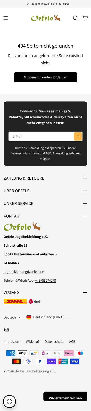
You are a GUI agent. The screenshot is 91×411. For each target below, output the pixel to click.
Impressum (12, 341)
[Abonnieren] (78, 136)
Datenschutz (54, 341)
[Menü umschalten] (5, 18)
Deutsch (10, 317)
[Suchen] (75, 18)
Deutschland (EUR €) (48, 317)
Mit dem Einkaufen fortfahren (45, 77)
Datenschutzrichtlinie (25, 153)
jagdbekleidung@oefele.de (24, 271)
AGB (48, 153)
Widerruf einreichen (65, 398)
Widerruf (32, 341)
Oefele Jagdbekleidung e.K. (35, 371)
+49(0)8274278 (45, 280)
